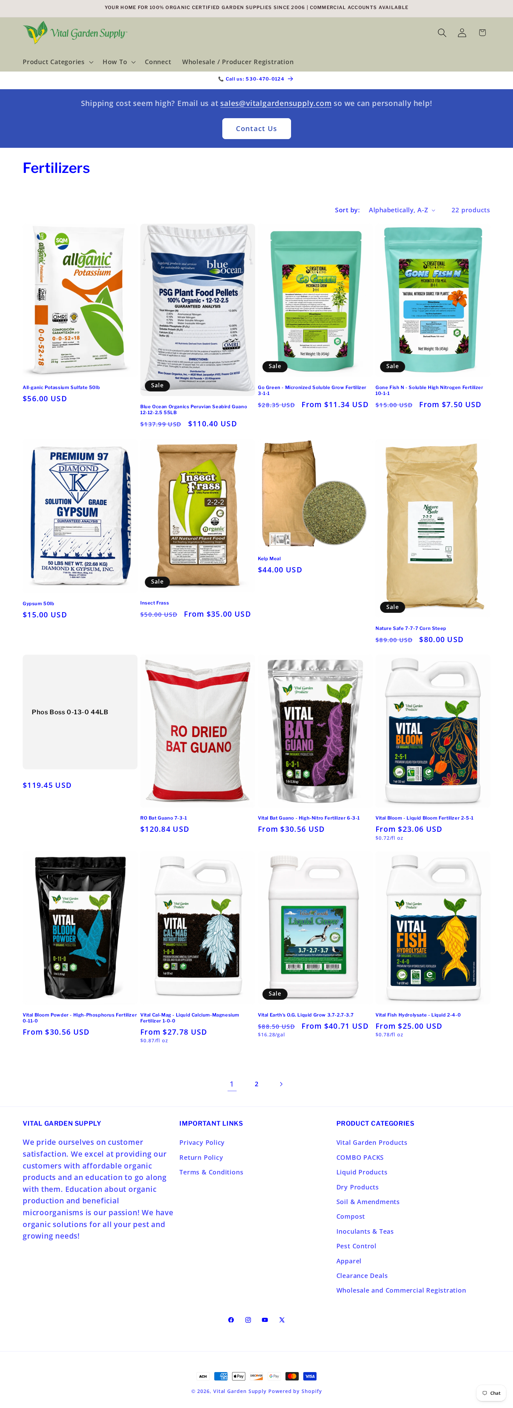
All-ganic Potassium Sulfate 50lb (61, 387)
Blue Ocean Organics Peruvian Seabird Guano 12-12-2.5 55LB (193, 409)
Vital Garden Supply (240, 1391)
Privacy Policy (202, 1143)
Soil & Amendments (368, 1201)
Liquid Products (362, 1172)
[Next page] (281, 1084)
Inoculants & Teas (365, 1231)
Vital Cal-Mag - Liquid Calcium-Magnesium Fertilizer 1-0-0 (189, 1017)
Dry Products (357, 1187)
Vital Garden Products (372, 1143)
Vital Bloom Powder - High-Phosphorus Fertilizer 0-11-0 (80, 1017)
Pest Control (356, 1246)
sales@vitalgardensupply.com (276, 103)
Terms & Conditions (211, 1172)
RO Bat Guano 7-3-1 (163, 818)
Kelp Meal (269, 558)
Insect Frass (154, 602)
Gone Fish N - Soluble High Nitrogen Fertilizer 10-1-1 (429, 390)
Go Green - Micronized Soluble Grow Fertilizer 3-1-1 (312, 390)
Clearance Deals (362, 1275)
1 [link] (232, 1084)
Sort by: (347, 210)
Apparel (349, 1261)
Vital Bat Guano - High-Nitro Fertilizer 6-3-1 (309, 818)
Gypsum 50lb (38, 603)
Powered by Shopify (295, 1391)
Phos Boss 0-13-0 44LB (70, 712)
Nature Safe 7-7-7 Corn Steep (411, 628)
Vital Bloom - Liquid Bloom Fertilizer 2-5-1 (425, 818)
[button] (57, 62)
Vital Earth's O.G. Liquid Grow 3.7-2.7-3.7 (306, 1015)
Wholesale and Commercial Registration (401, 1290)
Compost (350, 1216)
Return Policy (201, 1157)
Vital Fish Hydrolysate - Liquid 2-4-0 (418, 1015)
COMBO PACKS (360, 1157)
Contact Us (256, 128)
